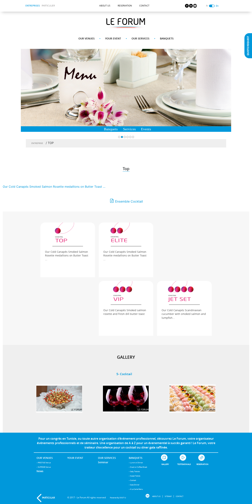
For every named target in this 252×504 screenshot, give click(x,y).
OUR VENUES (86, 38)
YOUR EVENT (113, 38)
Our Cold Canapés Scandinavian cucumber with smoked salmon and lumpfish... (184, 314)
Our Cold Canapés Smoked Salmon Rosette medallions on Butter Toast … (54, 186)
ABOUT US (104, 5)
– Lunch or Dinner (136, 462)
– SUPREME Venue (44, 467)
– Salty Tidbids (134, 471)
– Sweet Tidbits (134, 476)
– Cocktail (132, 480)
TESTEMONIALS (184, 464)
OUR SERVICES (140, 38)
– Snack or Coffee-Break (138, 467)
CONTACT (144, 5)
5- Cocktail (124, 374)
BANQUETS (167, 38)
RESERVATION (125, 5)
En (217, 5)
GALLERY (165, 464)
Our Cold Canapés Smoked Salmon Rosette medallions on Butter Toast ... (66, 255)
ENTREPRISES (32, 5)
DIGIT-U (123, 497)
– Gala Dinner (134, 485)
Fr (207, 5)
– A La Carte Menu (136, 489)
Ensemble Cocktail (129, 201)
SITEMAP (168, 496)
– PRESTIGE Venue (44, 462)
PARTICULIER (48, 5)
